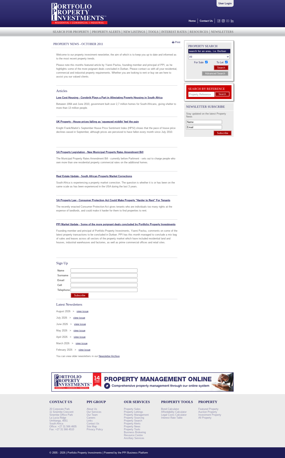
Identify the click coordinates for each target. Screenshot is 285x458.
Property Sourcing (134, 417)
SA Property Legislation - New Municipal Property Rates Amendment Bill (99, 152)
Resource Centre (133, 435)
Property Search (133, 420)
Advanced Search (215, 73)
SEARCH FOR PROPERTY (71, 31)
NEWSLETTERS (222, 31)
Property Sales (132, 409)
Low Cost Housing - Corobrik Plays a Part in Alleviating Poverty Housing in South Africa (109, 97)
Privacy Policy (95, 429)
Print (177, 42)
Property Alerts (132, 423)
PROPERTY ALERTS (106, 31)
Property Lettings (133, 411)
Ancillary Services (134, 438)
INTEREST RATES (174, 31)
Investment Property (209, 414)
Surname (62, 275)
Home (192, 20)
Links (90, 420)
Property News (132, 426)
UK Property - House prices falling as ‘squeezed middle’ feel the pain (97, 121)
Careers (91, 417)
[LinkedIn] (231, 21)
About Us (92, 409)
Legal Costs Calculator (174, 414)
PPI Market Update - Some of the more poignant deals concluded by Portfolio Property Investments (115, 224)
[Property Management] (142, 392)
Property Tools (132, 429)
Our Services (94, 411)
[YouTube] (227, 21)
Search (221, 67)
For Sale (199, 62)
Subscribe (222, 133)
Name (60, 270)
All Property (205, 417)
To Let (220, 62)
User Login (225, 3)
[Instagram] (222, 21)
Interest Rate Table (171, 417)
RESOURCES (199, 31)
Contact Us (206, 20)
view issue (82, 311)
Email (60, 280)
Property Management (136, 414)
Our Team (92, 414)
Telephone (63, 290)
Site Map (92, 426)
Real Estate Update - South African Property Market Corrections (94, 176)
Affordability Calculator (174, 411)
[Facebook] (218, 21)
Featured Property (208, 409)
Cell (59, 285)
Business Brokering (135, 432)
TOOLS (153, 31)
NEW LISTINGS (134, 31)
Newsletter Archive (109, 356)
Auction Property (207, 411)
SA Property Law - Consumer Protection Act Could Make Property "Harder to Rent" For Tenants (113, 200)
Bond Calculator (170, 409)
